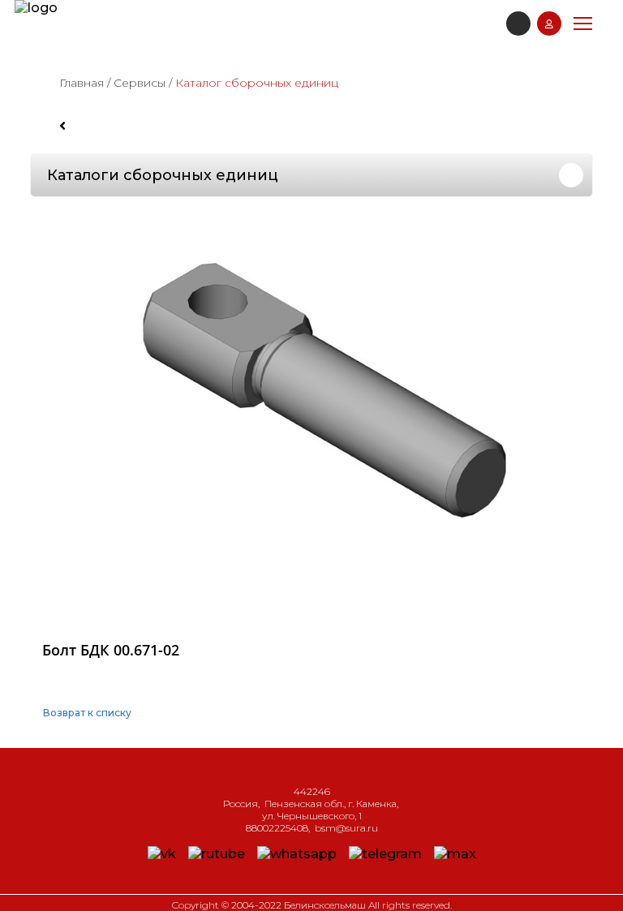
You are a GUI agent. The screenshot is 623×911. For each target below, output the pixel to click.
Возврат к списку (87, 713)
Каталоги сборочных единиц (162, 175)
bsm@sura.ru (346, 828)
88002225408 (277, 828)
